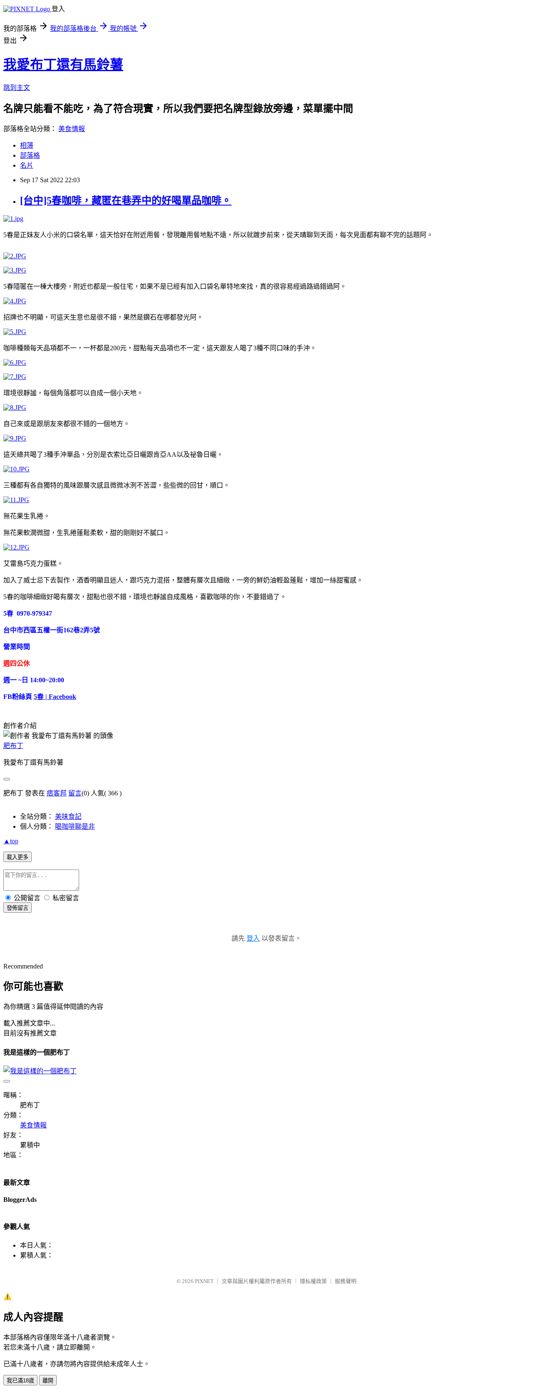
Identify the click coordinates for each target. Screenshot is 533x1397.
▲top (10, 841)
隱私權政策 (313, 1281)
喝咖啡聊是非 (75, 826)
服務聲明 (345, 1281)
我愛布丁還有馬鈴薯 (63, 64)
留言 (75, 793)
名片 (26, 165)
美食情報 (71, 128)
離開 (47, 1380)
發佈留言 (17, 908)
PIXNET (204, 1281)
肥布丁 (13, 745)
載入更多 (17, 857)
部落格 (30, 155)
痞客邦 (57, 793)
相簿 (26, 145)
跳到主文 (16, 87)
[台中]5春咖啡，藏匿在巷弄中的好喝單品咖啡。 (126, 200)
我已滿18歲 (20, 1380)
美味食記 (68, 816)
